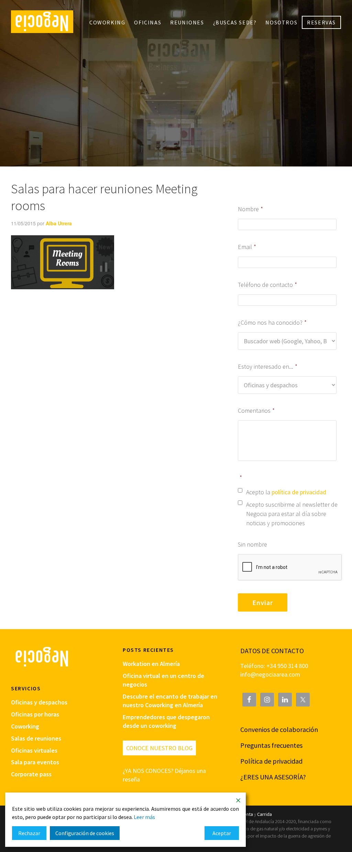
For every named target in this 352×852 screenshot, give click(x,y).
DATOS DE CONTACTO (272, 650)
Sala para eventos (35, 762)
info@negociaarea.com (270, 674)
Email (247, 247)
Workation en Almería (151, 664)
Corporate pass (31, 774)
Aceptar (221, 833)
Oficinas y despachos (39, 702)
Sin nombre (252, 544)
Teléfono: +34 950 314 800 (274, 666)
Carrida (264, 814)
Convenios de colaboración (279, 729)
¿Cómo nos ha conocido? (272, 322)
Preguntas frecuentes (271, 745)
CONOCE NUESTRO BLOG (159, 748)
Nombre (250, 209)
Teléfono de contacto (267, 285)
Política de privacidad (271, 761)
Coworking (25, 726)
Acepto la (286, 492)
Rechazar (29, 833)
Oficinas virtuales (34, 750)
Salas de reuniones (36, 738)
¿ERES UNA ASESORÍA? (273, 777)
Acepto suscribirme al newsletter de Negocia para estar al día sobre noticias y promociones (292, 513)
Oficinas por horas (35, 714)
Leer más (144, 816)
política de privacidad (299, 492)
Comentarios (256, 410)
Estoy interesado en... (267, 366)
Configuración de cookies (84, 833)
